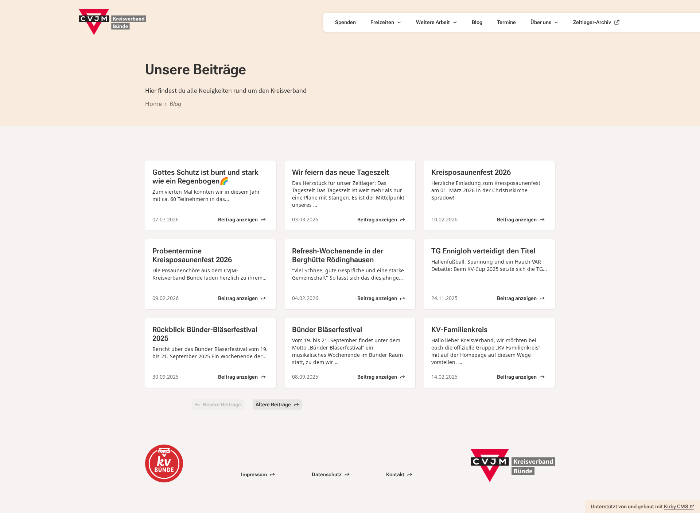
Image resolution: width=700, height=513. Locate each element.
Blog (477, 22)
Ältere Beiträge (273, 404)
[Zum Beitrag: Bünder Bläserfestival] (350, 353)
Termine (506, 22)
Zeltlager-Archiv (592, 22)
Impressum (254, 474)
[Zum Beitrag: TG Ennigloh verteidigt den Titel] (489, 274)
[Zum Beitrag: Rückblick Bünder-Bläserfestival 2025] (210, 353)
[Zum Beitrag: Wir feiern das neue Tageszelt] (350, 195)
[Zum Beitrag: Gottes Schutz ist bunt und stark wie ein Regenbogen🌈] (210, 195)
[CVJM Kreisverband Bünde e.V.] (112, 22)
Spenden (345, 22)
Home (153, 104)
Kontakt (395, 474)
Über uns (540, 22)
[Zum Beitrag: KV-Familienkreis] (489, 353)
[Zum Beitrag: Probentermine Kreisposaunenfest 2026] (210, 274)
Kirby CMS (676, 506)
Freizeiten (382, 22)
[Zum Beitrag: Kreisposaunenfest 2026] (489, 195)
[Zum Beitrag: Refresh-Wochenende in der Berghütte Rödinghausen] (350, 274)
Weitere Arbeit (433, 22)
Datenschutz (327, 474)
